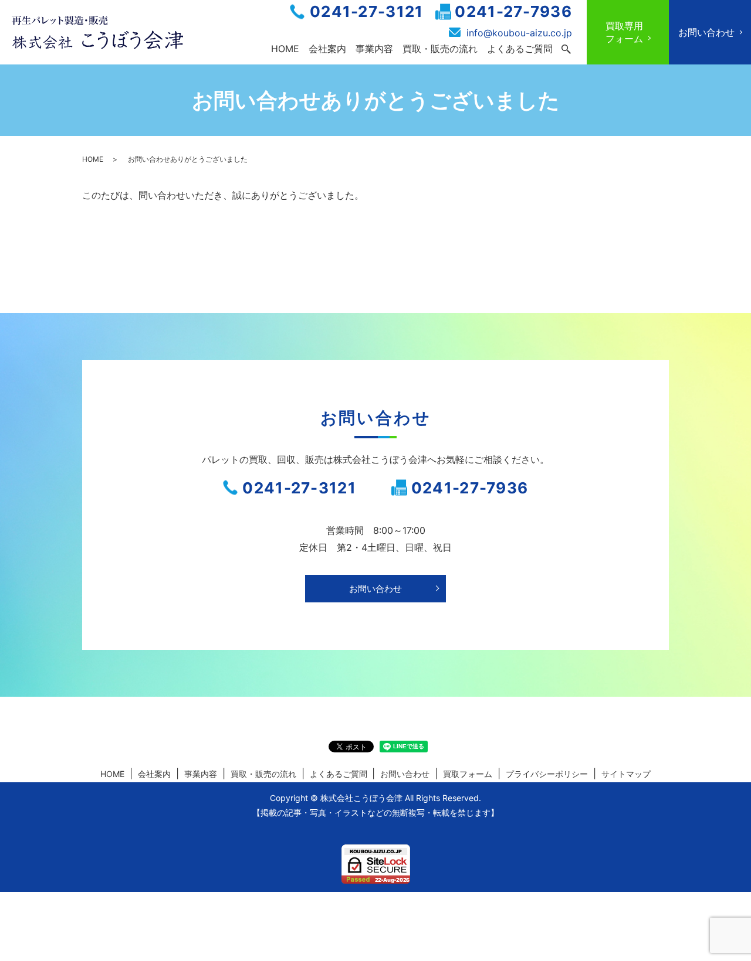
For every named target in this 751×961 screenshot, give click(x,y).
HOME (285, 48)
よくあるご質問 (520, 48)
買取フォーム (467, 774)
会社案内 (327, 48)
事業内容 (374, 48)
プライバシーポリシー (547, 774)
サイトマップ (626, 774)
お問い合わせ (375, 588)
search (566, 49)
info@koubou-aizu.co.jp (519, 33)
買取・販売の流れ (440, 48)
